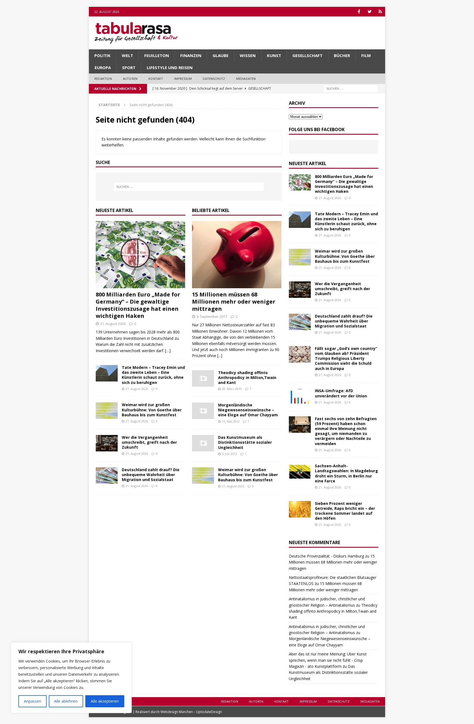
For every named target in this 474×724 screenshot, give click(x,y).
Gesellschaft (307, 55)
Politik (102, 55)
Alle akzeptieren (105, 701)
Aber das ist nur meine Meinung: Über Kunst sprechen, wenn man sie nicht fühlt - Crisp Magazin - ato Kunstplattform (328, 660)
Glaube (220, 55)
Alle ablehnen (66, 701)
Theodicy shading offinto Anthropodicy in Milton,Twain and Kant (247, 377)
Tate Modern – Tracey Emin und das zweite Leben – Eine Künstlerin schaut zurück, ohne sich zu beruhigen (153, 375)
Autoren (130, 79)
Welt (127, 55)
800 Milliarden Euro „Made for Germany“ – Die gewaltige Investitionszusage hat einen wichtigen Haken (138, 305)
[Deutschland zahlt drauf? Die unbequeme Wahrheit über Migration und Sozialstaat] (107, 475)
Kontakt (155, 79)
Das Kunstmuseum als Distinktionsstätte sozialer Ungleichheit (245, 442)
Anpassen (32, 701)
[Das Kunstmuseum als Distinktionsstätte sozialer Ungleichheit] (203, 443)
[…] (168, 350)
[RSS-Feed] (380, 11)
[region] (71, 677)
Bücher (342, 55)
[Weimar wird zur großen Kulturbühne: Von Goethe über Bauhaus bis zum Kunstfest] (107, 410)
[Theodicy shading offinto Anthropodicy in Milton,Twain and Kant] (203, 378)
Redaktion (103, 79)
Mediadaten (246, 79)
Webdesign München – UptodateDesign (191, 711)
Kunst (274, 55)
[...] (219, 355)
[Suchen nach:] (350, 88)
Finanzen (190, 55)
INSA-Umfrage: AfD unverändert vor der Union (341, 393)
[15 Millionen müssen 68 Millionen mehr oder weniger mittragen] (237, 254)
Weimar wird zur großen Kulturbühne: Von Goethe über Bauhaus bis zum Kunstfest (152, 409)
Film (366, 55)
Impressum (183, 79)
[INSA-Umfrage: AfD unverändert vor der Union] (300, 396)
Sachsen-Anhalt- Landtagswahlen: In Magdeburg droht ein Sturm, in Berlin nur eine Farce (346, 473)
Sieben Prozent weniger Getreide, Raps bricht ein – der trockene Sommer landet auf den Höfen (345, 511)
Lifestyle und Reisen (170, 67)
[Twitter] (369, 11)
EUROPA (103, 67)
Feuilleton (156, 55)
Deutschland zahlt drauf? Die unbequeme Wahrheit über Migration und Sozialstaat (150, 474)
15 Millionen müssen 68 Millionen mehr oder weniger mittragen (233, 301)
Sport (129, 67)
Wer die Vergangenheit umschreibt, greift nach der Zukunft (149, 442)
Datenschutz (214, 79)
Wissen (248, 55)
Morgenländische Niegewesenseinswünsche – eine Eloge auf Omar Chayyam (248, 409)
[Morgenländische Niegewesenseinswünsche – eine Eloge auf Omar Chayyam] (203, 411)
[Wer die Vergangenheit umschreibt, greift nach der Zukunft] (107, 443)
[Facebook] (359, 11)
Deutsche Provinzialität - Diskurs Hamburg (326, 556)
